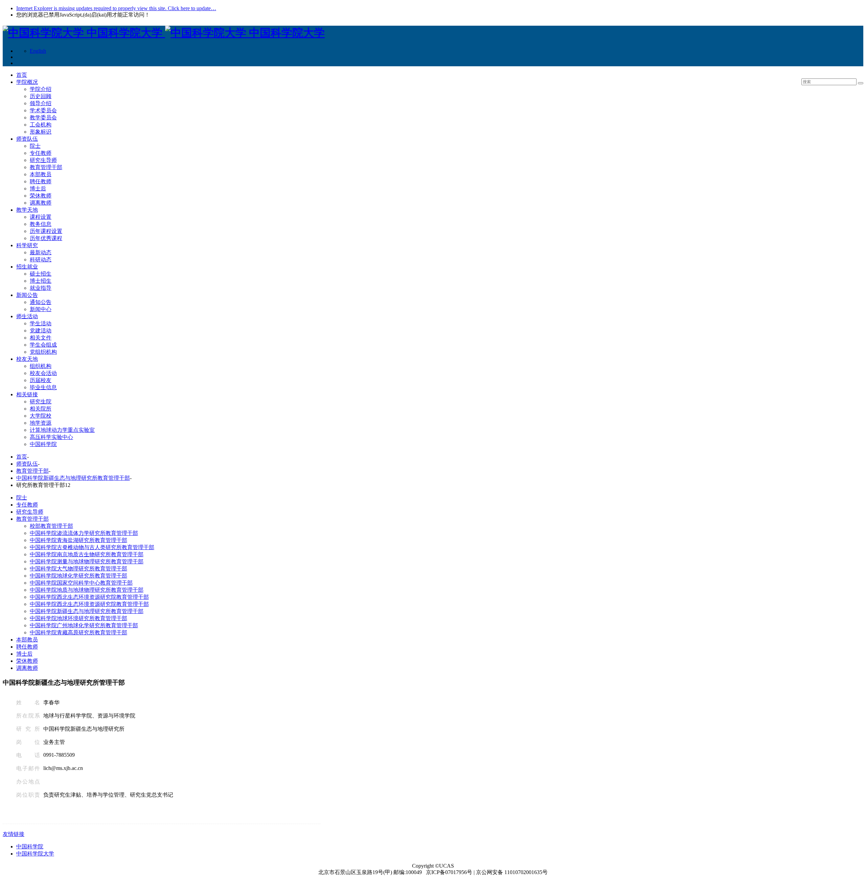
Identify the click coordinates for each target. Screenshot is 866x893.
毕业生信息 (43, 387)
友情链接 (13, 834)
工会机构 (40, 124)
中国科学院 (43, 444)
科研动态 (40, 259)
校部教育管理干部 (51, 526)
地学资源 (40, 423)
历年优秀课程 (46, 238)
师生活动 (27, 316)
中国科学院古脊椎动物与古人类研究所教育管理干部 (92, 547)
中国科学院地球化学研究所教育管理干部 (78, 576)
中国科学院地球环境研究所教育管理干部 (78, 618)
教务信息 (40, 224)
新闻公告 (27, 295)
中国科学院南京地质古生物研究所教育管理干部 (86, 554)
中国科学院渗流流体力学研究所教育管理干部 (84, 533)
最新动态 (40, 252)
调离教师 (40, 203)
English (38, 51)
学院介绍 (40, 89)
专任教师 (40, 153)
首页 (21, 75)
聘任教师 (40, 181)
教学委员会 (43, 117)
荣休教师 (40, 195)
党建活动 (40, 330)
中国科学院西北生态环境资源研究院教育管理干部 (89, 597)
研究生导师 (43, 160)
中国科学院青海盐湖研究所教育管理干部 (78, 540)
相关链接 (27, 394)
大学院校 (40, 416)
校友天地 (27, 359)
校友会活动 (43, 373)
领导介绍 (40, 103)
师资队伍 (27, 139)
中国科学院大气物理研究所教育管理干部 (78, 568)
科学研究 (27, 245)
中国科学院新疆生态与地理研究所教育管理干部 (73, 478)
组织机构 (40, 366)
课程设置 (40, 217)
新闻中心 (40, 309)
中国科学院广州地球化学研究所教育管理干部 (84, 625)
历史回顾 (40, 96)
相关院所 (40, 409)
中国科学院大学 (35, 853)
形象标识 (40, 132)
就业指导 (40, 288)
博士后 (38, 188)
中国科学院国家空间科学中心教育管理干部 (81, 583)
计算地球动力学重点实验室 (62, 430)
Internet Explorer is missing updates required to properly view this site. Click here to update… (116, 8)
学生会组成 (43, 345)
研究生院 (40, 401)
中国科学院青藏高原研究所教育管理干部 (78, 632)
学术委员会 (43, 110)
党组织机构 (43, 352)
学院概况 (27, 82)
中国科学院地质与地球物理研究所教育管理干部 (86, 590)
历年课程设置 (46, 231)
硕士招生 (40, 274)
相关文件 (40, 337)
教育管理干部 (46, 167)
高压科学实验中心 (51, 437)
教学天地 (27, 210)
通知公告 (40, 302)
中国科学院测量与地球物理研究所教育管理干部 (86, 561)
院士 (35, 146)
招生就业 (27, 266)
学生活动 (40, 323)
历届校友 (40, 380)
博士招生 (40, 281)
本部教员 (40, 174)
